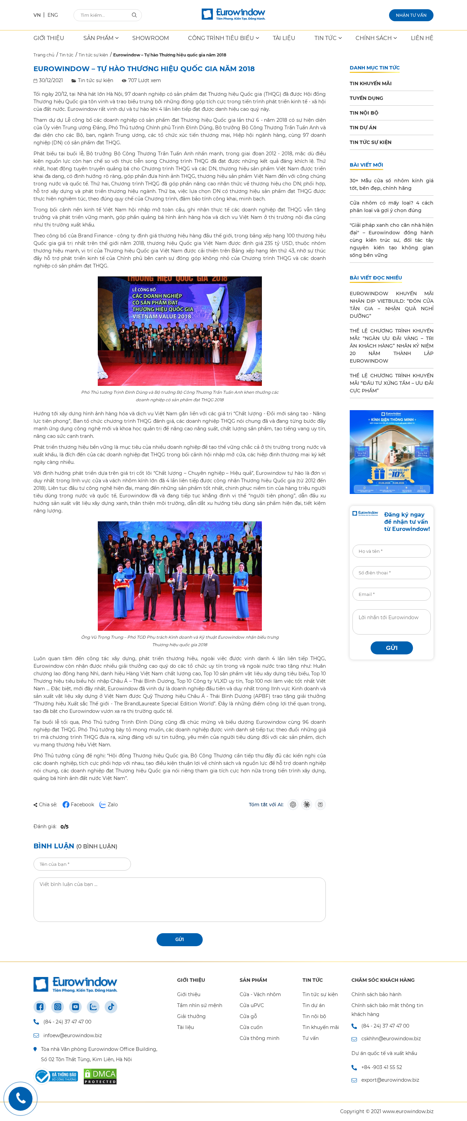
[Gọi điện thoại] (20, 1098)
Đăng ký (308, 560)
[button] (377, 494)
